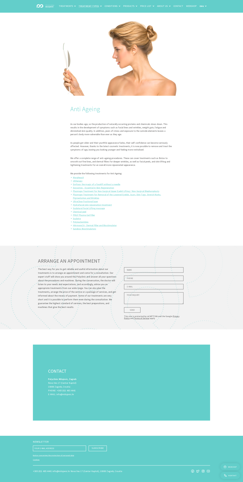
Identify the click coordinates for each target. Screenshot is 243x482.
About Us (162, 6)
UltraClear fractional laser (85, 201)
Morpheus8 (78, 177)
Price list (145, 6)
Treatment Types (89, 6)
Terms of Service (141, 318)
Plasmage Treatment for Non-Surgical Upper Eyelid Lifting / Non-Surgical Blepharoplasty (116, 191)
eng (202, 6)
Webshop (191, 6)
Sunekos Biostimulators (84, 228)
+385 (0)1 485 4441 (66, 390)
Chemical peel (79, 211)
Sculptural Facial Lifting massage (89, 208)
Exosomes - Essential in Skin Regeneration (93, 187)
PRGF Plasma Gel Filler (84, 215)
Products (129, 6)
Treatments (66, 6)
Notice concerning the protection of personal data (53, 455)
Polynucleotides (80, 221)
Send (132, 310)
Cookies (36, 460)
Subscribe (98, 448)
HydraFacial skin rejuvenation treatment (92, 204)
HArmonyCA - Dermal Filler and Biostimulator (95, 225)
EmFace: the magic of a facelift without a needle (96, 184)
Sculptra (77, 218)
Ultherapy (77, 180)
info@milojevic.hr (65, 394)
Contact (178, 6)
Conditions (111, 6)
